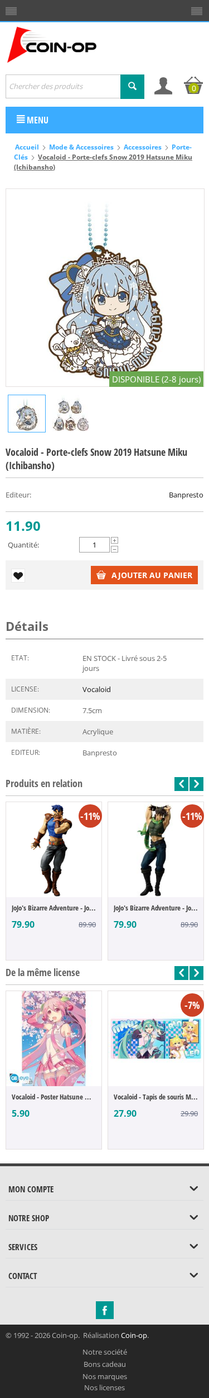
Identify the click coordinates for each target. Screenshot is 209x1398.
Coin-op (134, 1335)
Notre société (104, 1352)
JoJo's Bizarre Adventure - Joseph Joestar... (156, 908)
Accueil (27, 147)
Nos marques (104, 1376)
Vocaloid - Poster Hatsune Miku (54, 1097)
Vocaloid (96, 689)
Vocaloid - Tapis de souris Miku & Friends (156, 1097)
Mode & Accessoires (81, 147)
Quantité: (23, 545)
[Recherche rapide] (132, 86)
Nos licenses (104, 1387)
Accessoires (143, 147)
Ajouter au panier (151, 575)
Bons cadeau (105, 1364)
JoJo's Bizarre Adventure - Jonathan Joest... (54, 908)
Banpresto (186, 495)
